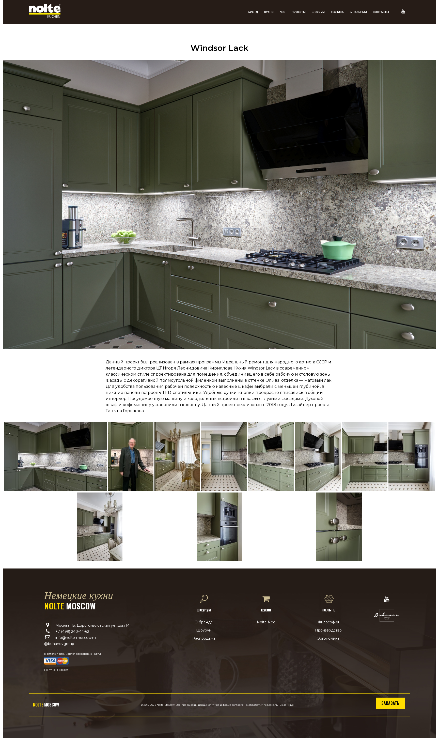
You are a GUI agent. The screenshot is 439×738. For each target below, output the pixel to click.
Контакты (381, 12)
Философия (328, 622)
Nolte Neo (266, 622)
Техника (337, 12)
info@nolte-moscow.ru (75, 637)
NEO (283, 12)
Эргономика (328, 638)
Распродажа (203, 638)
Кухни (269, 12)
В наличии (358, 12)
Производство (328, 630)
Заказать (390, 703)
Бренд (253, 12)
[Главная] (44, 16)
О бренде (204, 622)
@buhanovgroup (59, 643)
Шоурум (318, 12)
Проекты (299, 12)
